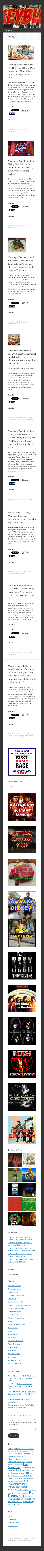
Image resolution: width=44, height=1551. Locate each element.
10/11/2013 (11, 322)
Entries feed (12, 1519)
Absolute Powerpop (14, 1286)
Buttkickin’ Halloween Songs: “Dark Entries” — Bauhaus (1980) (20, 1255)
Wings (16, 1504)
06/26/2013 (11, 572)
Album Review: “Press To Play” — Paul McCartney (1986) (21, 1406)
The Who (19, 1502)
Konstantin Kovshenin (24, 1540)
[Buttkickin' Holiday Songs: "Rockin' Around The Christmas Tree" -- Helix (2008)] (15, 1219)
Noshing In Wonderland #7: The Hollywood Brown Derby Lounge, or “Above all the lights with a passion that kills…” (22, 71)
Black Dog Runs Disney (16, 1295)
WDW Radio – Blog (14, 1360)
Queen (26, 1490)
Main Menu (21, 574)
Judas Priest (20, 1473)
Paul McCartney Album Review (18, 1486)
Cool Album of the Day (15, 1302)
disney (13, 1456)
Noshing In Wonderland (25, 419)
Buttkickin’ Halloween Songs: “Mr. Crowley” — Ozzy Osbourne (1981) (20, 1238)
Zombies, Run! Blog (14, 1363)
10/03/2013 (11, 418)
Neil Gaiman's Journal (15, 1341)
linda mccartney (17, 1476)
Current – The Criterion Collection (19, 1305)
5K (9, 1449)
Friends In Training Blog (16, 1318)
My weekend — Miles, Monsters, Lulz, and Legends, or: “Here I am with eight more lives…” (22, 517)
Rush (22, 1496)
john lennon (12, 1473)
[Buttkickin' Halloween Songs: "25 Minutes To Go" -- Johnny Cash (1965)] (15, 1160)
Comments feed (13, 1522)
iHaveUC (11, 1321)
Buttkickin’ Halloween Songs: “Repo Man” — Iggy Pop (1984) (20, 1244)
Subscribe (13, 1436)
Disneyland (14, 1459)
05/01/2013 (11, 652)
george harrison (18, 1465)
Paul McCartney (18, 1482)
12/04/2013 (11, 226)
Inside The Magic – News (16, 1324)
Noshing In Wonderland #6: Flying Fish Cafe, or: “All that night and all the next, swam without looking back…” (21, 167)
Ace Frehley (18, 1451)
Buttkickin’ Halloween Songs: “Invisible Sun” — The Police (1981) (21, 1260)
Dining (19, 129)
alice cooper (26, 1451)
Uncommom (12, 1357)
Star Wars (28, 1496)
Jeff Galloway (19, 1469)
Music (15, 419)
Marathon (27, 1475)
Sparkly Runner (13, 1347)
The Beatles (14, 1498)
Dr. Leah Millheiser (14, 1311)
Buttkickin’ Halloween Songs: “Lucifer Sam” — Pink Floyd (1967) (21, 1378)
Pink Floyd (20, 1490)
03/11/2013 (11, 734)
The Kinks (26, 1498)
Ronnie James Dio (22, 1493)
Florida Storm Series (18, 1462)
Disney (10, 419)
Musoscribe (12, 1337)
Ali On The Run (13, 1292)
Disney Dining (21, 1456)
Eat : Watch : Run (14, 1315)
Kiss (27, 1472)
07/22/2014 (11, 129)
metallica (11, 1478)
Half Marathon (18, 1465)
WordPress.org (13, 1526)
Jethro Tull (30, 1470)
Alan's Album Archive (15, 1289)
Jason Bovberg (13, 1328)
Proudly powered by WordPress (18, 1538)
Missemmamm (13, 1334)
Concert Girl (12, 1299)
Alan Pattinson (13, 1376)
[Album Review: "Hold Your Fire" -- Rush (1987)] (15, 1204)
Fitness (10, 574)
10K (11, 1448)
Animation (20, 572)
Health (15, 574)
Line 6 (10, 1331)
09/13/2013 (11, 499)
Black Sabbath (23, 1453)
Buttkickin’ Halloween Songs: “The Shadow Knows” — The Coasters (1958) (21, 1249)
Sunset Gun (12, 1350)
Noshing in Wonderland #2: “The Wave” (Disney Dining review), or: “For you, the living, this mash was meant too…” (21, 592)
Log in (10, 1516)
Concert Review (22, 418)
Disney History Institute (16, 1308)
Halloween (26, 1467)
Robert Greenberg (14, 1344)
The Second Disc (14, 1354)
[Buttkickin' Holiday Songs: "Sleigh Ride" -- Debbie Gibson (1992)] (29, 1205)
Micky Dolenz (18, 1481)
